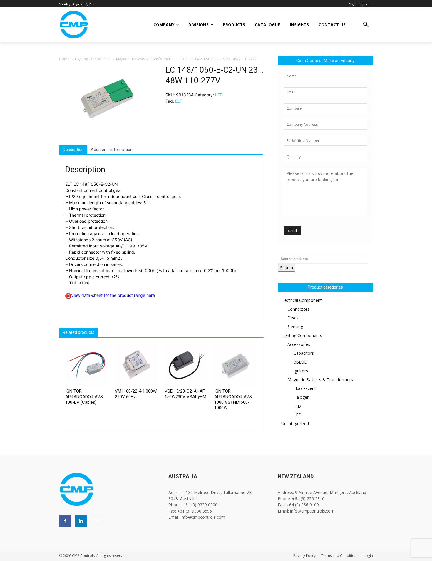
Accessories (298, 344)
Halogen (301, 397)
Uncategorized (295, 423)
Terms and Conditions (339, 555)
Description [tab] (73, 149)
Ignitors (301, 371)
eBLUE (300, 362)
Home (64, 58)
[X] (97, 521)
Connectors (298, 309)
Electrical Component (301, 300)
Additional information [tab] (112, 149)
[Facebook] (65, 521)
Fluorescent (305, 388)
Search (286, 267)
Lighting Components (92, 58)
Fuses (293, 318)
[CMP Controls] (93, 24)
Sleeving (295, 326)
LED (181, 58)
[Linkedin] (81, 521)
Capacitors (304, 353)
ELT (178, 100)
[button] (366, 25)
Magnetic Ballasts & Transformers (144, 58)
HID (297, 406)
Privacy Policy (304, 555)
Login (368, 555)
